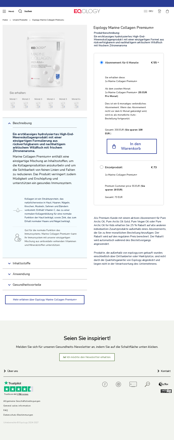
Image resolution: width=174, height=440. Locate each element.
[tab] (45, 124)
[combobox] (40, 11)
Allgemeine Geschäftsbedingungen (21, 401)
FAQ (5, 410)
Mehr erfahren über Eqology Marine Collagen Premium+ (45, 299)
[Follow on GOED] (164, 392)
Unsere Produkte (20, 20)
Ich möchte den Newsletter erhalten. (87, 357)
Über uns (12, 371)
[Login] (160, 11)
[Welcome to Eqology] (87, 11)
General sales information (17, 406)
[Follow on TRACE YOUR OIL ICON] (147, 384)
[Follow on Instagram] (119, 384)
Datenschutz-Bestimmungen (18, 415)
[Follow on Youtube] (133, 384)
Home (5, 20)
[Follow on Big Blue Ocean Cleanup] (163, 384)
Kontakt (166, 371)
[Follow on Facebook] (105, 384)
